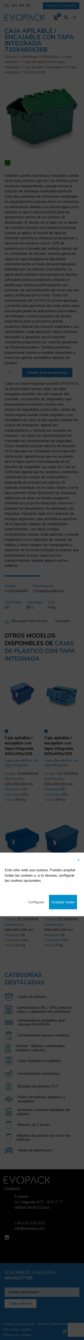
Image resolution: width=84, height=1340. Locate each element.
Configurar (36, 902)
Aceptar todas (63, 902)
